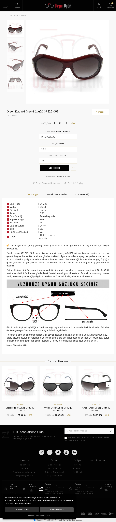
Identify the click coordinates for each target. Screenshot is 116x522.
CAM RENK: (58, 132)
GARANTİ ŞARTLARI (97, 460)
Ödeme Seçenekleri (54, 472)
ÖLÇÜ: (58, 144)
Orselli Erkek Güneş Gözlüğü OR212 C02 (96, 409)
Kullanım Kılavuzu (54, 468)
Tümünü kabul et (56, 510)
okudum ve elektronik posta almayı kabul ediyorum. (87, 439)
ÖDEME (54, 460)
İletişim (77, 465)
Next (108, 384)
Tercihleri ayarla (22, 510)
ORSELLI (20, 405)
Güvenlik (25, 468)
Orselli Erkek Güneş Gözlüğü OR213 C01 (58, 409)
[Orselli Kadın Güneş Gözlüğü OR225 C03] (67, 62)
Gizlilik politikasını (75, 438)
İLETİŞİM (77, 460)
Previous (7, 384)
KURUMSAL (25, 460)
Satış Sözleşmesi (54, 476)
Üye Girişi (77, 468)
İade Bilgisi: (51, 176)
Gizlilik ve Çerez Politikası (40, 515)
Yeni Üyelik (77, 472)
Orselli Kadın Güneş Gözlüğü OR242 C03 (20, 409)
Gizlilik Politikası (54, 465)
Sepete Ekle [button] (54, 168)
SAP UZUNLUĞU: (58, 156)
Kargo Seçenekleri (24, 476)
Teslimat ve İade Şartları (24, 472)
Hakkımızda (25, 465)
